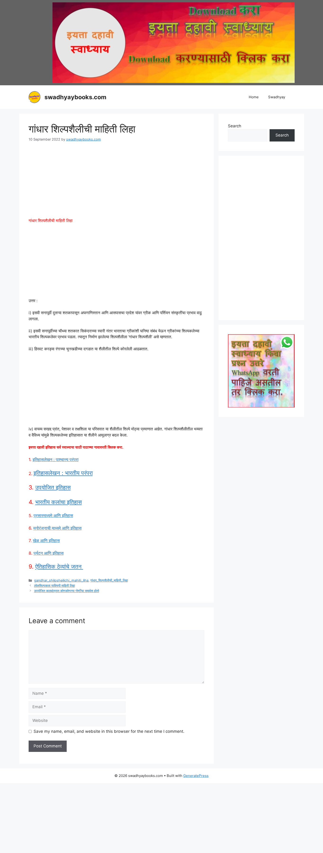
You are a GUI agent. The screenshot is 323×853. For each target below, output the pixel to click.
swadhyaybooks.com (75, 97)
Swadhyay (276, 97)
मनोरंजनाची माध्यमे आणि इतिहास (57, 528)
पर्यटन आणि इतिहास (49, 553)
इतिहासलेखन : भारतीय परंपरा (63, 473)
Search (234, 126)
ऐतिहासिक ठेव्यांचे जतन (59, 566)
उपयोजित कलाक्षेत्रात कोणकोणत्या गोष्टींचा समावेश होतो (66, 591)
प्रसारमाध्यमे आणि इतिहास (53, 515)
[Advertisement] (117, 183)
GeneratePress (196, 775)
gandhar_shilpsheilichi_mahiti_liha (61, 580)
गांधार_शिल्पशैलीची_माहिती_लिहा (109, 580)
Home (254, 97)
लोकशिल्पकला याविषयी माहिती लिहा (54, 585)
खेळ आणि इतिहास (46, 540)
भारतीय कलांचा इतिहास (58, 502)
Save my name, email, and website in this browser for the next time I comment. (109, 731)
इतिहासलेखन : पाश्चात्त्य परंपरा (56, 459)
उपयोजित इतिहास (53, 487)
